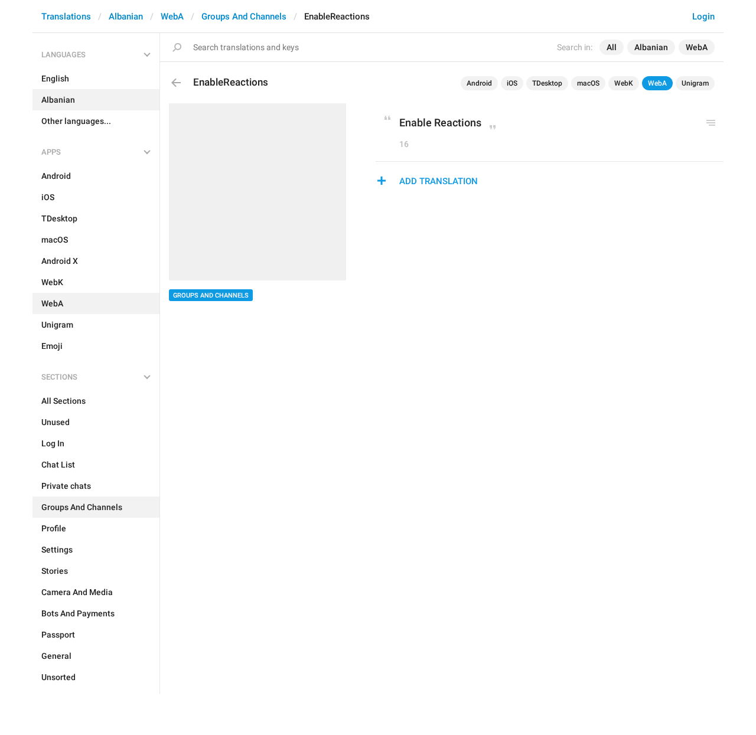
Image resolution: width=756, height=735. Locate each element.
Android (479, 83)
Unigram (695, 83)
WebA (172, 16)
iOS (512, 83)
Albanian (126, 16)
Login (703, 16)
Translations (66, 16)
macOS (588, 83)
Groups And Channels (243, 16)
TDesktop (547, 83)
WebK (623, 83)
